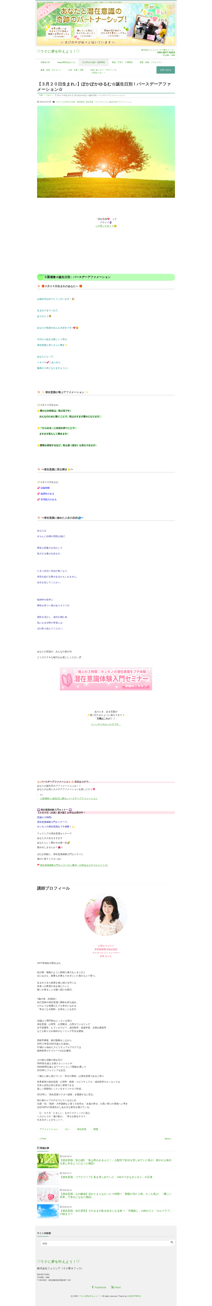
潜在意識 (81, 1129)
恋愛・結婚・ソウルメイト (151, 62)
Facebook (100, 1287)
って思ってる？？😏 (106, 226)
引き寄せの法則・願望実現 (93, 62)
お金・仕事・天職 (75, 70)
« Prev (43, 1138)
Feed (117, 1287)
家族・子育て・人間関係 (122, 62)
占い (67, 1129)
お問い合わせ (165, 70)
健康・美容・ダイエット (51, 70)
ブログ (58, 102)
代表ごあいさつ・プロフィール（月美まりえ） (103, 71)
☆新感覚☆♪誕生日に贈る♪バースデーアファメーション (69, 798)
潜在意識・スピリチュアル (97, 102)
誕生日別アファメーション (120, 102)
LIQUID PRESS (134, 1296)
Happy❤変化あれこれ (66, 62)
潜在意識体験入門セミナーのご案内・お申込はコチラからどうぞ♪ (74, 865)
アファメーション (49, 1129)
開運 (95, 1129)
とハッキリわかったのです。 (106, 724)
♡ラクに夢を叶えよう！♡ (58, 51)
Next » (168, 1138)
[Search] (172, 1242)
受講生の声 (45, 62)
